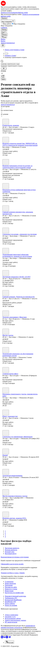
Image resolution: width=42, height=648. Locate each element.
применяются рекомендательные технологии (18, 626)
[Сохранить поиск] (3, 76)
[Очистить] (4, 68)
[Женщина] (5, 230)
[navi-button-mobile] (3, 45)
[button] (3, 39)
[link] (4, 34)
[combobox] (10, 64)
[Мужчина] (5, 121)
